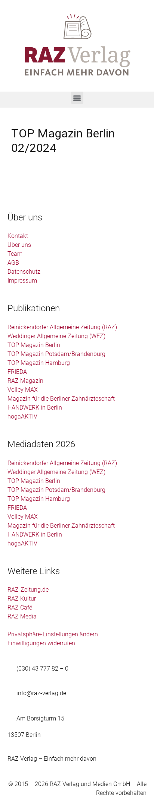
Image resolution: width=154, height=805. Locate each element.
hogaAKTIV (22, 416)
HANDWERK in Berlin (34, 407)
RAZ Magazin (25, 380)
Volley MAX (22, 389)
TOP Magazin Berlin (33, 345)
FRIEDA (17, 371)
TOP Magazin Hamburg (38, 362)
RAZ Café (19, 607)
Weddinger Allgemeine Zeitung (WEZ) (56, 336)
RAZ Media (22, 616)
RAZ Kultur (21, 598)
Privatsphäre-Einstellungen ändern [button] (52, 634)
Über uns (19, 244)
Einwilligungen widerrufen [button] (41, 643)
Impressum (22, 280)
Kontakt (17, 235)
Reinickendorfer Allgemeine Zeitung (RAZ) (62, 327)
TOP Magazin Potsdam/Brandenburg (56, 353)
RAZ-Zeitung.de (28, 589)
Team (14, 253)
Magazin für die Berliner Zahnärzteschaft (61, 398)
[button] (77, 98)
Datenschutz (23, 271)
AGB (13, 262)
